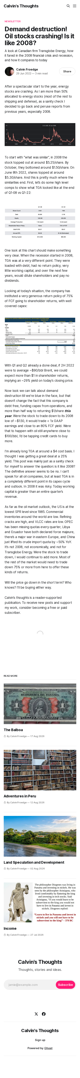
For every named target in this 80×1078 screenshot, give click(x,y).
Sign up (40, 1040)
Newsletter (12, 21)
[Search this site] (68, 6)
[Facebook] (44, 1014)
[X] (36, 1014)
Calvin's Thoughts (21, 6)
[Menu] (75, 6)
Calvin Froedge (27, 69)
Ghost (48, 1048)
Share (67, 71)
